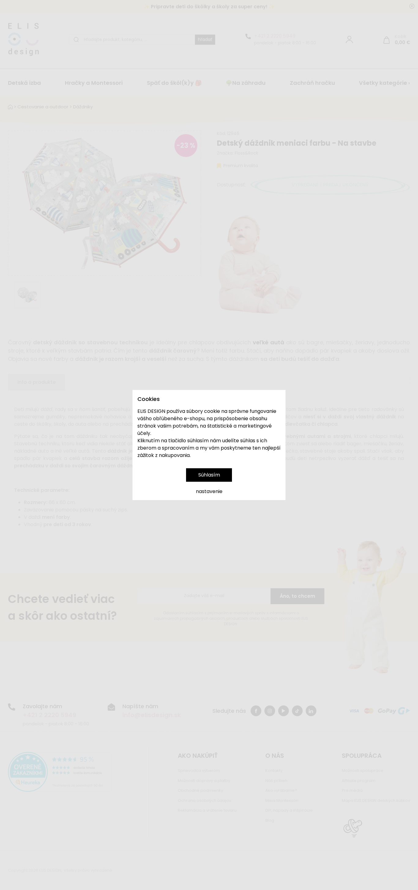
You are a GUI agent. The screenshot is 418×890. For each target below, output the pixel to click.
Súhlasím (209, 474)
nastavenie (209, 491)
